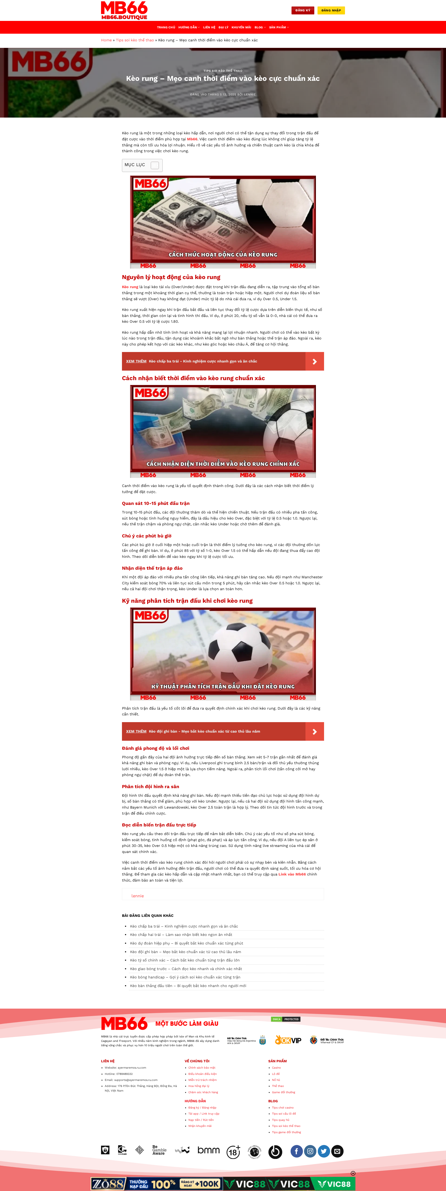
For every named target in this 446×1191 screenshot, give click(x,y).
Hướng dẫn (187, 27)
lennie (250, 94)
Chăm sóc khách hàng (203, 1092)
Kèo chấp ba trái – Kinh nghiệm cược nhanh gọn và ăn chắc (184, 926)
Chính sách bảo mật (201, 1067)
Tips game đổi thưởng (286, 1132)
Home (106, 40)
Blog (259, 27)
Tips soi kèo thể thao (135, 40)
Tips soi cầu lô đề (284, 1113)
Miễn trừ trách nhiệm (202, 1080)
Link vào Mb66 (292, 874)
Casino (276, 1067)
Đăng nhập (209, 1107)
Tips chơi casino (283, 1107)
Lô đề (276, 1074)
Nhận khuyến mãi (200, 1126)
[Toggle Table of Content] (152, 165)
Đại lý (223, 27)
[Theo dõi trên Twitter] (324, 1151)
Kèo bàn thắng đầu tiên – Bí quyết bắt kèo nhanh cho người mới (188, 986)
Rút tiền (208, 1120)
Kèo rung (130, 287)
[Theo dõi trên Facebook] (297, 1151)
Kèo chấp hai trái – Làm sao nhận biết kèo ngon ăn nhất (181, 934)
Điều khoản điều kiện (202, 1074)
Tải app (193, 1113)
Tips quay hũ (280, 1120)
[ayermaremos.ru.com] (124, 10)
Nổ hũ (276, 1080)
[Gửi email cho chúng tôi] (337, 1151)
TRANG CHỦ (166, 27)
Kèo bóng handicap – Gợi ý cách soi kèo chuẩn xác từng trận (185, 977)
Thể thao (278, 1086)
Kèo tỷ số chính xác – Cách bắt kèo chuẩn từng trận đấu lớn (185, 960)
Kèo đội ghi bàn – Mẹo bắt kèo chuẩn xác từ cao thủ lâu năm (185, 952)
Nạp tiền (194, 1120)
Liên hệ (209, 27)
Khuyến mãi (241, 27)
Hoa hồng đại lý (198, 1086)
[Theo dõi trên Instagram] (310, 1151)
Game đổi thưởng (283, 1092)
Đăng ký (193, 1107)
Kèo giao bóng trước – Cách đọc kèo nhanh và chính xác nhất (186, 969)
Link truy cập (211, 1113)
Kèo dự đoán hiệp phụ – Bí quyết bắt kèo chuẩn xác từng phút (186, 943)
